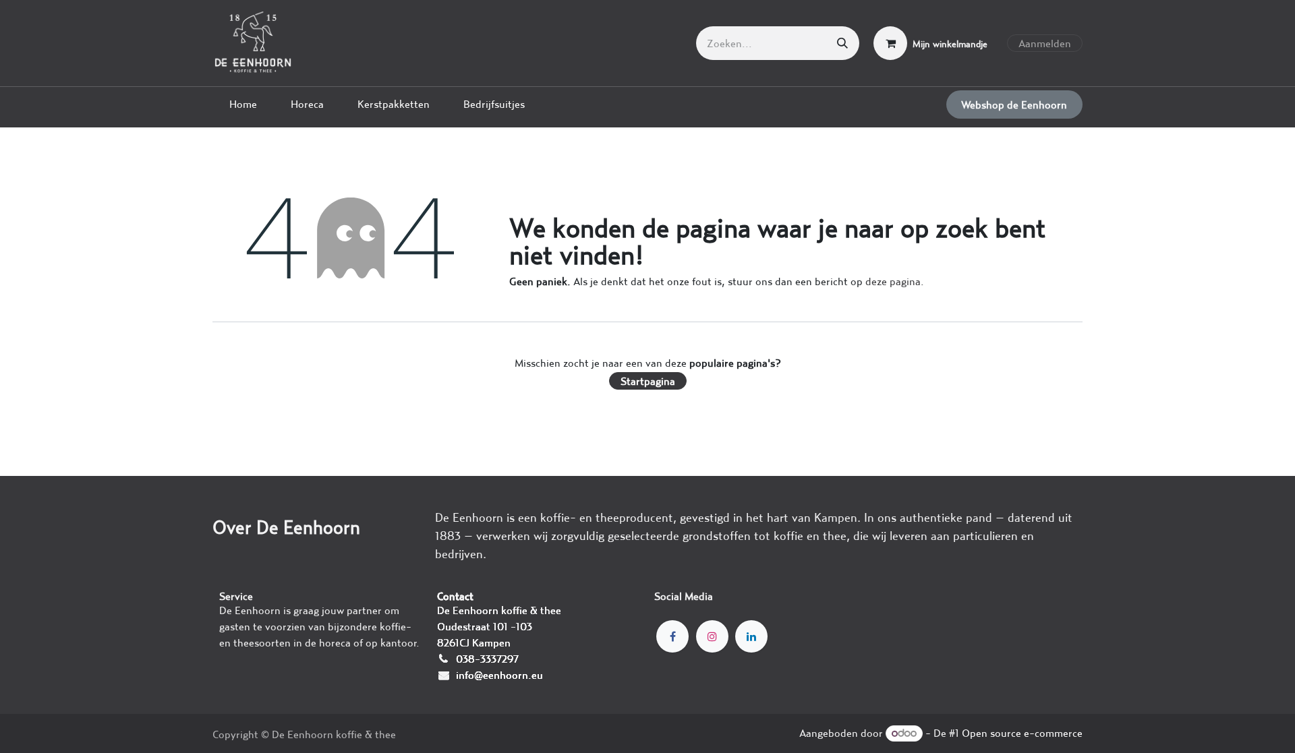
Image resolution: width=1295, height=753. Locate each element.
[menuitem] (243, 104)
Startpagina (648, 381)
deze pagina (893, 281)
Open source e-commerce (1022, 733)
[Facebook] (672, 636)
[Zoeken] (842, 43)
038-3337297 (487, 658)
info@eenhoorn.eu (499, 675)
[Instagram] (712, 636)
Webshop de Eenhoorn (1014, 104)
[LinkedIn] (751, 636)
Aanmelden (1044, 43)
